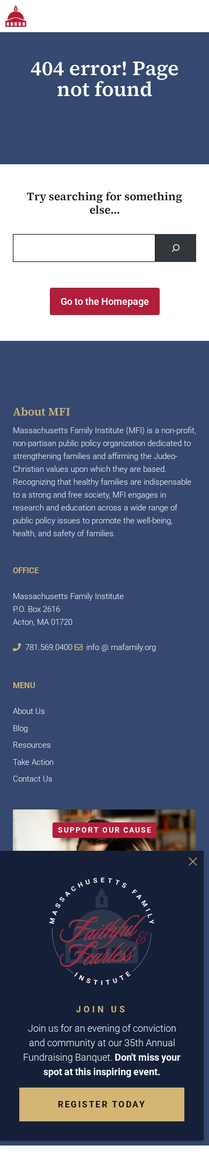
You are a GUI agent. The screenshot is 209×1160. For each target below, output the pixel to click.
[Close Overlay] (192, 861)
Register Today (102, 1104)
